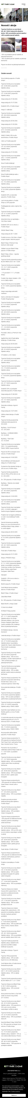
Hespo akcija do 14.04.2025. (9, 496)
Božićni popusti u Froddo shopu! (10, 584)
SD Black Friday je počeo (8, 611)
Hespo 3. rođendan (6, 109)
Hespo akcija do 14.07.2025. (9, 411)
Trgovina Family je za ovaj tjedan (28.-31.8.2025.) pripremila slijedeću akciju (10, 349)
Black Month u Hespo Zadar (9, 604)
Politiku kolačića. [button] (15, 1091)
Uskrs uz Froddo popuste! (8, 141)
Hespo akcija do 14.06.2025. (9, 457)
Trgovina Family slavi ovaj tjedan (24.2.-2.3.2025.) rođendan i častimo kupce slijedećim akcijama (11, 509)
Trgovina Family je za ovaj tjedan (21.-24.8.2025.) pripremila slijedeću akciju (10, 360)
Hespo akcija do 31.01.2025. (9, 554)
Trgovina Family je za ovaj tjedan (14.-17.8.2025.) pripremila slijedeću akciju (10, 368)
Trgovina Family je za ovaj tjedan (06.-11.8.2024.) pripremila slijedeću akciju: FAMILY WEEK (10, 727)
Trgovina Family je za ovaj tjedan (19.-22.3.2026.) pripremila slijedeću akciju (10, 146)
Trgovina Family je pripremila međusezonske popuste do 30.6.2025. (9, 422)
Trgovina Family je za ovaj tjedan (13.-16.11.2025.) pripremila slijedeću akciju (10, 267)
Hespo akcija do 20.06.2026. (9, 121)
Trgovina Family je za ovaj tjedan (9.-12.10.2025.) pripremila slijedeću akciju (10, 304)
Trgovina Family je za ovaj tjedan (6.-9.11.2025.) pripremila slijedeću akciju (11, 286)
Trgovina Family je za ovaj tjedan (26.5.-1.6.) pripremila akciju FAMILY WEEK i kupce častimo (10, 446)
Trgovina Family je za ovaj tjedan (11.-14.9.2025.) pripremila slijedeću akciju (10, 327)
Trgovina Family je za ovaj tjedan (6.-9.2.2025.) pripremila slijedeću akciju (11, 537)
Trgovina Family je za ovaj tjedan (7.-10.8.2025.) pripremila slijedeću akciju (11, 375)
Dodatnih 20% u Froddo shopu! (10, 106)
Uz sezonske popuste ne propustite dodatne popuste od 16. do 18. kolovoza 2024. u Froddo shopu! (11, 719)
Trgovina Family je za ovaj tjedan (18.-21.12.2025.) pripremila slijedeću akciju (10, 213)
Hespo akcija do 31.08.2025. (9, 394)
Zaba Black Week (6, 596)
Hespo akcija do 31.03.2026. (9, 152)
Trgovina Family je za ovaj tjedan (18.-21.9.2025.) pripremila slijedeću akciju (10, 319)
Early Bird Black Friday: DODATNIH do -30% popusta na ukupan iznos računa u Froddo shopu (11, 1024)
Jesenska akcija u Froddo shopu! (10, 635)
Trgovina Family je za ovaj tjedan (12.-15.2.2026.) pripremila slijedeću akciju (10, 182)
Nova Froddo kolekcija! (7, 163)
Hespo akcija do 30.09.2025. (9, 344)
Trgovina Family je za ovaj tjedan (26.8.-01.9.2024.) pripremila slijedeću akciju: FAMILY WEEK (10, 704)
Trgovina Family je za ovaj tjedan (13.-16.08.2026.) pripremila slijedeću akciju (10, 93)
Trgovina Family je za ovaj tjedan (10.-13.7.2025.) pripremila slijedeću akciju (10, 400)
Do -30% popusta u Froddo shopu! (11, 600)
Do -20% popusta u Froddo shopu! (11, 479)
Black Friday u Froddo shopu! (9, 593)
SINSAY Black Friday (7, 230)
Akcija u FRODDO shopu (8, 558)
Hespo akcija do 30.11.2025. (9, 234)
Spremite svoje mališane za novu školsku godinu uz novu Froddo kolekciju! (10, 712)
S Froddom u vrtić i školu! (8, 355)
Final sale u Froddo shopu (8, 550)
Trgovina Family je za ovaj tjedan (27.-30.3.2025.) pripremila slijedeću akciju (10, 490)
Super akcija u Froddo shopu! (9, 849)
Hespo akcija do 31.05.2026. (9, 124)
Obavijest (4, 575)
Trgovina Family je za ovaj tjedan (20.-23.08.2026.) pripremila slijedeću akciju (10, 86)
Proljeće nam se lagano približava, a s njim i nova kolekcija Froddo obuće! (11, 517)
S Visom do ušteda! (6, 607)
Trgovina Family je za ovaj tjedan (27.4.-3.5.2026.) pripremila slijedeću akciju (10, 130)
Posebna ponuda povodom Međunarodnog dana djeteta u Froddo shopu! (10, 801)
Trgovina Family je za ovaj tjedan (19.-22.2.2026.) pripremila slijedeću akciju (10, 169)
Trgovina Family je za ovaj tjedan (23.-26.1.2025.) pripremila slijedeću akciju (10, 545)
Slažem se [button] (14, 1095)
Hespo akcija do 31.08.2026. (9, 99)
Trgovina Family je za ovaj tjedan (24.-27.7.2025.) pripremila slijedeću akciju (10, 383)
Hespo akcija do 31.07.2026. (9, 102)
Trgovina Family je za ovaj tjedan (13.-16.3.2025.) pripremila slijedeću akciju (10, 502)
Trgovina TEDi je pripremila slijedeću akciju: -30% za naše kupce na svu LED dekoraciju (9, 958)
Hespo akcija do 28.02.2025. (9, 532)
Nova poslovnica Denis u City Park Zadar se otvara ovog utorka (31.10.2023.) (11, 995)
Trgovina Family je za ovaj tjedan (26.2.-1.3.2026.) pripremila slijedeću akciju (10, 157)
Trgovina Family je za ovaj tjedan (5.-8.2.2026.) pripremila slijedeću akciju (11, 189)
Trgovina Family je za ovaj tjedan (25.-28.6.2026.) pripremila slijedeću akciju (10, 115)
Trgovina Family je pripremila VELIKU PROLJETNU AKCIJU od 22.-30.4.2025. (10, 474)
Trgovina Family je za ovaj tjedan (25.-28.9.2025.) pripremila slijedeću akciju (10, 312)
